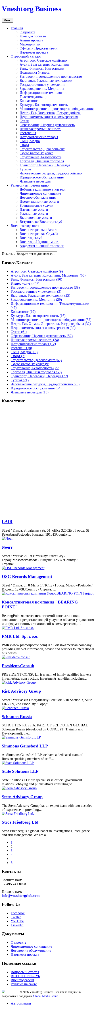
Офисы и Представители (39, 48)
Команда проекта (33, 36)
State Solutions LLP (20, 771)
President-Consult (18, 665)
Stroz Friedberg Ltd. (21, 822)
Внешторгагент (22, 980)
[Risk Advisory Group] (19, 682)
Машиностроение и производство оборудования (57, 109)
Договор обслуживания (38, 197)
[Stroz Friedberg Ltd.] (18, 814)
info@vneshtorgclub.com (21, 895)
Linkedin (17, 925)
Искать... (8, 253)
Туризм (25, 169)
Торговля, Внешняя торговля (42, 161)
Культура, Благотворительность (44, 105)
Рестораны (28, 133)
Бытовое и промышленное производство (51, 76)
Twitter (16, 917)
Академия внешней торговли (42, 246)
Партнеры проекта (34, 52)
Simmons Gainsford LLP (25, 746)
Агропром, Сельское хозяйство (43, 60)
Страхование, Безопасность (40, 157)
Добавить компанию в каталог (43, 189)
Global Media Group (45, 996)
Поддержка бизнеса (35, 72)
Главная (17, 28)
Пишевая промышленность (40, 129)
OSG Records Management (27, 576)
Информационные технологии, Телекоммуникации (43, 95)
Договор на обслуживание (31, 950)
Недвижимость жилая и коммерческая (49, 117)
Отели (24, 121)
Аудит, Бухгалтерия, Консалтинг (44, 64)
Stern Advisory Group (22, 796)
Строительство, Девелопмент (42, 149)
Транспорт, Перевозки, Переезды (45, 165)
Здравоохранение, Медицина (42, 88)
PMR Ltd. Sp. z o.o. (20, 636)
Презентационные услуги (39, 201)
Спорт (24, 145)
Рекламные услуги (34, 213)
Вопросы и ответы (25, 972)
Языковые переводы (35, 181)
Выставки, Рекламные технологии (46, 80)
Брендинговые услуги (36, 205)
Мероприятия (30, 44)
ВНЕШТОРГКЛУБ (25, 976)
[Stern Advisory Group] (19, 788)
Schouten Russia (17, 716)
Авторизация (21, 1003)
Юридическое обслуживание (42, 177)
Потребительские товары (39, 137)
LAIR (7, 521)
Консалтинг (29, 101)
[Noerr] (8, 538)
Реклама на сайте (24, 984)
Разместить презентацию (30, 185)
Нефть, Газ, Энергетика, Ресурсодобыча (50, 113)
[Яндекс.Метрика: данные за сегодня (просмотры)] (11, 991)
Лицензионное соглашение (40, 193)
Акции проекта (31, 40)
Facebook (18, 913)
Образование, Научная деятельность (47, 125)
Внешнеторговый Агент (38, 230)
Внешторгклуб (31, 238)
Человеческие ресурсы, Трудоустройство (51, 173)
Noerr (7, 547)
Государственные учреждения (42, 84)
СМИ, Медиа (30, 141)
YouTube (17, 921)
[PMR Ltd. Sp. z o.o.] (18, 628)
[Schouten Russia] (15, 708)
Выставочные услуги (36, 217)
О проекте (27, 32)
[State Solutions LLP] (18, 763)
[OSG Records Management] (23, 568)
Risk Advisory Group (21, 691)
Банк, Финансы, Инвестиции (42, 68)
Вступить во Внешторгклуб (41, 221)
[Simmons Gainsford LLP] (21, 737)
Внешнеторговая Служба (39, 234)
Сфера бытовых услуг (36, 153)
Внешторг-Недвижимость (39, 242)
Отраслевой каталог (26, 56)
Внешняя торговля (25, 226)
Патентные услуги (34, 209)
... (12, 859)
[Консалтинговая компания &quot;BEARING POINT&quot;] (48, 593)
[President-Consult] (16, 657)
